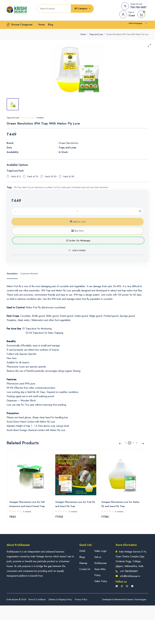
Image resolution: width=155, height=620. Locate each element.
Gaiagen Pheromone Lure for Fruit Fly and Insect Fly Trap (75, 504)
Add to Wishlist (79, 250)
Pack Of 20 (50, 176)
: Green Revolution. (68, 143)
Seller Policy (100, 581)
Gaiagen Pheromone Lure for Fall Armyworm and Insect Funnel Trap (27, 504)
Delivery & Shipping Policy (60, 599)
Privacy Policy (81, 599)
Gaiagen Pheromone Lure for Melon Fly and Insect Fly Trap (120, 504)
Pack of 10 (33, 176)
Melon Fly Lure (28, 187)
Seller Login (100, 551)
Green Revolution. (102, 187)
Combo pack (65, 187)
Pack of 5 (16, 176)
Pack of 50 (68, 176)
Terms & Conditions (37, 599)
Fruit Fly (56, 187)
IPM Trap (17, 187)
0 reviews (27, 511)
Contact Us (84, 569)
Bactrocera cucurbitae (43, 187)
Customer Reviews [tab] (29, 273)
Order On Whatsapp (79, 240)
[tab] (13, 104)
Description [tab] (12, 273)
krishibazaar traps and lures (82, 187)
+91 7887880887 (129, 571)
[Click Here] (22, 117)
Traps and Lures (96, 34)
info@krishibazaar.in (130, 576)
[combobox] (82, 8)
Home (83, 34)
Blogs (82, 557)
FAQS (82, 551)
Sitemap (83, 563)
